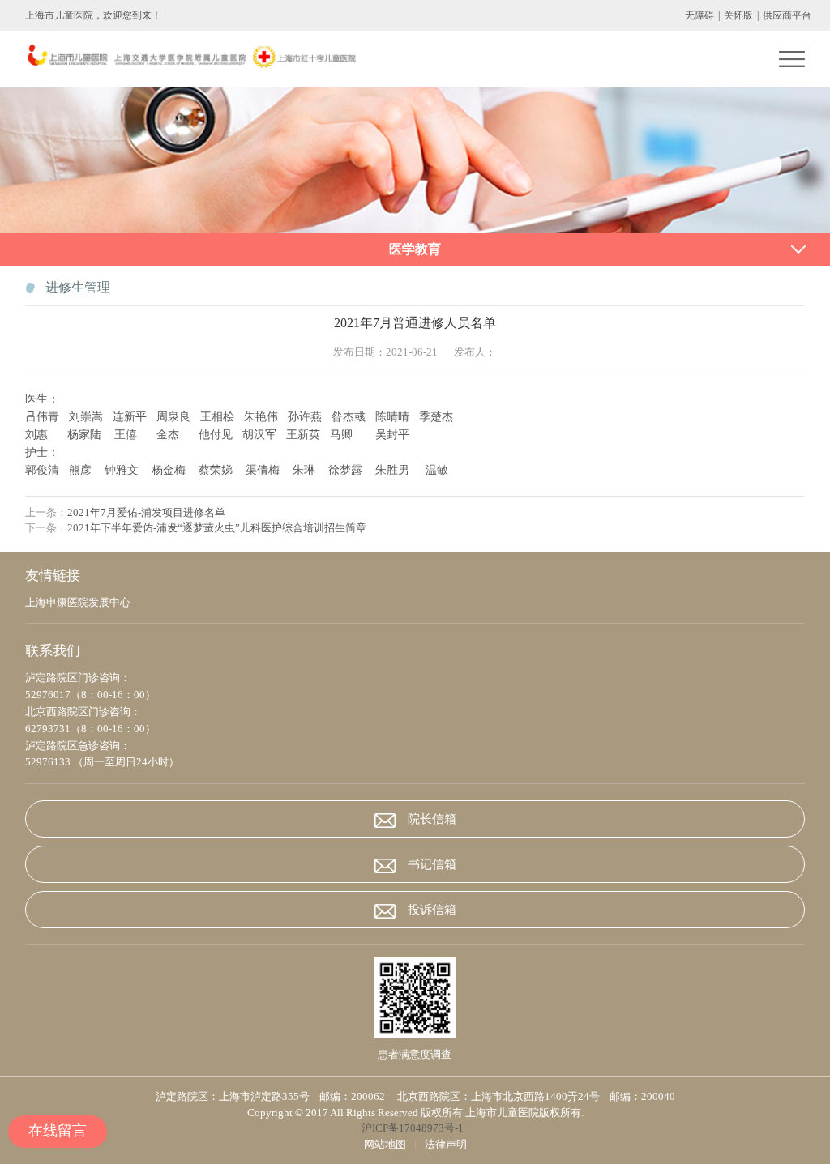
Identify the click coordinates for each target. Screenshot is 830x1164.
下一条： (195, 528)
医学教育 (415, 249)
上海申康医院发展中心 (77, 602)
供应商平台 (787, 15)
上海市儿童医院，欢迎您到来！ (93, 15)
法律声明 (446, 1144)
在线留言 (57, 1131)
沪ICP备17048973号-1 (415, 1128)
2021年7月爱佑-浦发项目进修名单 (146, 512)
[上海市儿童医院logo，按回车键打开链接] (190, 59)
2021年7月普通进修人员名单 (415, 323)
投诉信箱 (432, 909)
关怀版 (738, 15)
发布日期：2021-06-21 (385, 352)
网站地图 (385, 1144)
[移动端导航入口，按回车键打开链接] (792, 59)
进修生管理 (77, 287)
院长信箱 (432, 818)
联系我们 (52, 651)
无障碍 (699, 15)
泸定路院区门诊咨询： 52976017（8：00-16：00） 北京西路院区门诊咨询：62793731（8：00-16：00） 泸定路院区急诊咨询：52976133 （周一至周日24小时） (102, 720)
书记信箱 (432, 864)
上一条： (125, 512)
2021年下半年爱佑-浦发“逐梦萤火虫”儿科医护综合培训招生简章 (216, 528)
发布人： (475, 352)
